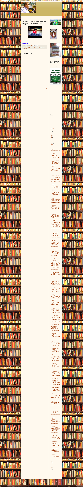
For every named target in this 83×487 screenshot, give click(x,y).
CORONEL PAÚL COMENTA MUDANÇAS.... (55, 381)
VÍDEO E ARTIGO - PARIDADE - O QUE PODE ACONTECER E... (55, 237)
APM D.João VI (27, 46)
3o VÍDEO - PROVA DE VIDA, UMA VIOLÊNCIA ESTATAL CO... (55, 438)
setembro (52, 142)
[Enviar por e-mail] (33, 45)
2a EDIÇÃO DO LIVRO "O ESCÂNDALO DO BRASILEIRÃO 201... (54, 441)
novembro (52, 139)
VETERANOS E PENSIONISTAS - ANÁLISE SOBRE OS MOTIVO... (55, 253)
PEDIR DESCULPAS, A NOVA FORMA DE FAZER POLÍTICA (55, 431)
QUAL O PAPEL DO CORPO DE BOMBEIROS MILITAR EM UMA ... (55, 358)
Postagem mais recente (25, 88)
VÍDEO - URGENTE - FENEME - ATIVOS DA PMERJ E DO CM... (55, 180)
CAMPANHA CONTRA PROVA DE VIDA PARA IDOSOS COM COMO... (55, 325)
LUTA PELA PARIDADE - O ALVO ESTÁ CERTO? (55, 414)
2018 (51, 463)
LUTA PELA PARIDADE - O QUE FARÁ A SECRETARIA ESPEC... (55, 228)
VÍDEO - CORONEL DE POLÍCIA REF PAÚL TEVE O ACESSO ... (55, 212)
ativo (30, 46)
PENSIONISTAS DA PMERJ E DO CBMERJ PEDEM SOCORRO (55, 268)
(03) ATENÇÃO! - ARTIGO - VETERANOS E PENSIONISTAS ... (56, 456)
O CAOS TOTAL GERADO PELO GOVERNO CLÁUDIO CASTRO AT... (55, 343)
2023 (51, 136)
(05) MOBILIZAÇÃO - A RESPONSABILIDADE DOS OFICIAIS (55, 451)
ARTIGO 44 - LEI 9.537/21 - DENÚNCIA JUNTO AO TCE (55, 329)
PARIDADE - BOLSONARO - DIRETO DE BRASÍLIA (55, 235)
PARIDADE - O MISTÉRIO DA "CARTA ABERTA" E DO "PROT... (55, 217)
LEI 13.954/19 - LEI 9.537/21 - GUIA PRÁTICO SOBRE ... (55, 315)
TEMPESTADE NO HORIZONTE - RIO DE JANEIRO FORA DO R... (55, 173)
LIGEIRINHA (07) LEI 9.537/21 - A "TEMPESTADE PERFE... (55, 338)
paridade (34, 47)
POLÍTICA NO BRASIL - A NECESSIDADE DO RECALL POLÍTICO (55, 417)
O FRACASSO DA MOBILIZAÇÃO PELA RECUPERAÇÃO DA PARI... (55, 195)
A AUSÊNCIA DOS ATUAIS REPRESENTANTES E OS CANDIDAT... (55, 272)
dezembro (52, 138)
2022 (51, 137)
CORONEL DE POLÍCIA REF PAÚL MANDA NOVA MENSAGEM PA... (55, 163)
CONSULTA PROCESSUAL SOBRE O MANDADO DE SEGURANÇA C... (55, 226)
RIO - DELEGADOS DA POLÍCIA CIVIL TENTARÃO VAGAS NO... (55, 275)
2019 (51, 462)
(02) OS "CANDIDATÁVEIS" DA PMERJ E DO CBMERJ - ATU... (55, 255)
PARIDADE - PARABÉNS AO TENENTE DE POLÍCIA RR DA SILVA (55, 168)
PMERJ (40, 47)
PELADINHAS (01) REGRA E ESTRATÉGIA (55, 327)
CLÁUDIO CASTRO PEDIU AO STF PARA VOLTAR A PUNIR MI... (55, 336)
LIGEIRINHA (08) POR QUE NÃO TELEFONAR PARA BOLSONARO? (55, 289)
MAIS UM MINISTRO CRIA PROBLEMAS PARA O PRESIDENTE (55, 240)
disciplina (41, 46)
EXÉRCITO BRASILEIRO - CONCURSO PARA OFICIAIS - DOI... (55, 302)
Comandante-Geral (34, 46)
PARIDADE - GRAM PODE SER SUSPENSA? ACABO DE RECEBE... (55, 198)
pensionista (37, 47)
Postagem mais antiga (44, 88)
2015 (51, 467)
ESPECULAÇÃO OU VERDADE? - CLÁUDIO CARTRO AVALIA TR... (55, 208)
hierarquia (27, 47)
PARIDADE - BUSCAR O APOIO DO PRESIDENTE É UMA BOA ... (55, 313)
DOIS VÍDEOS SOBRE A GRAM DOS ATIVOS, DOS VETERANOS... (55, 403)
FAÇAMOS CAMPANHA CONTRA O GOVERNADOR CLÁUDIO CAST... (55, 385)
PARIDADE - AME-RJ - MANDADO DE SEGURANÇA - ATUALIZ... (55, 436)
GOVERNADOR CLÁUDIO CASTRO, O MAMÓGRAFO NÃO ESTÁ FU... (56, 282)
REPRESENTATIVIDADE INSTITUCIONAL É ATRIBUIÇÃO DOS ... (54, 364)
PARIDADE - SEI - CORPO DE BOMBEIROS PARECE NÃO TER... (55, 310)
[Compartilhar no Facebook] (36, 45)
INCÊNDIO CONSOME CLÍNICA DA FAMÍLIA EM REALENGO (55, 279)
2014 (51, 468)
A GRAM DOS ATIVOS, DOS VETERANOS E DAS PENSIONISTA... (55, 398)
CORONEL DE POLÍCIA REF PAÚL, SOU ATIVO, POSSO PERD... (55, 192)
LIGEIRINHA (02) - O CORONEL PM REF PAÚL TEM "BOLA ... (55, 371)
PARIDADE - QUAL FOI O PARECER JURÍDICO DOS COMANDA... (55, 308)
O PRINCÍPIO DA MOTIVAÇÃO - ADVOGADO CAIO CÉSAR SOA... (55, 366)
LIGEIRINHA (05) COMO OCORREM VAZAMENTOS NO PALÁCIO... (55, 351)
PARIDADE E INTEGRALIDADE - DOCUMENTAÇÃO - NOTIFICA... (55, 185)
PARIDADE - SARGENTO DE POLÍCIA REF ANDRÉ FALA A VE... (55, 446)
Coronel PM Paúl (38, 46)
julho (52, 144)
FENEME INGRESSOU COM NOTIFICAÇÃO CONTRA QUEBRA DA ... (55, 190)
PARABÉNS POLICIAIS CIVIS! (55, 262)
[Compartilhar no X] (35, 45)
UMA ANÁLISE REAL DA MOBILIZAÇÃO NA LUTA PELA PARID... (55, 443)
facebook (44, 46)
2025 (51, 134)
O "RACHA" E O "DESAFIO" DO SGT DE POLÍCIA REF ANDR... (55, 222)
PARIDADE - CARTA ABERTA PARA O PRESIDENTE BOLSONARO (55, 220)
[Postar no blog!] (34, 45)
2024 (51, 135)
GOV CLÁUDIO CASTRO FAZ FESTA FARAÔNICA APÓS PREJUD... (55, 166)
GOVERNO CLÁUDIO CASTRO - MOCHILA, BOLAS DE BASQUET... (55, 158)
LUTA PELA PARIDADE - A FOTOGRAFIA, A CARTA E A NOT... (55, 231)
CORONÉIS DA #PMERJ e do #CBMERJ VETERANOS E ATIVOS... (55, 331)
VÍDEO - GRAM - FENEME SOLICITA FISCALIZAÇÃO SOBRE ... (55, 187)
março (52, 149)
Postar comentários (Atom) (28, 89)
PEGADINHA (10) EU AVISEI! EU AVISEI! (55, 249)
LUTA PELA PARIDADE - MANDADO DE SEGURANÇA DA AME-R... (55, 270)
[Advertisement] (34, 81)
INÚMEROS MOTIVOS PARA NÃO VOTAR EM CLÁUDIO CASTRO (55, 356)
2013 (51, 469)
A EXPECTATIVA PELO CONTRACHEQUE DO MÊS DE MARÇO (55, 395)
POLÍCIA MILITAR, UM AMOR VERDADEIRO (55, 419)
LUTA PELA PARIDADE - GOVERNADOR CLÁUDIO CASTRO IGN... (55, 424)
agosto (52, 143)
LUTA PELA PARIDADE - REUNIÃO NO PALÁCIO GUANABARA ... (54, 153)
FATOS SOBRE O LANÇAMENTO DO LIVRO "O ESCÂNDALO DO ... (55, 378)
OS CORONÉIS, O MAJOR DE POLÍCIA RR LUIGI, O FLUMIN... (55, 334)
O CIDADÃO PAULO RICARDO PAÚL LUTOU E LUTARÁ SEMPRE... (55, 292)
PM (38, 47)
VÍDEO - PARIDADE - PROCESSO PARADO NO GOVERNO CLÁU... (55, 182)
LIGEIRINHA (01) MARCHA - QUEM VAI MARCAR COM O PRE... (55, 373)
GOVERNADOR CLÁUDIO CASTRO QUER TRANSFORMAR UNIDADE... (55, 215)
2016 (51, 466)
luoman (43, 477)
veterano (24, 48)
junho (52, 145)
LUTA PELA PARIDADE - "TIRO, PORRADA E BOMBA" (55, 150)
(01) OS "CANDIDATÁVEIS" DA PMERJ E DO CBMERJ (55, 264)
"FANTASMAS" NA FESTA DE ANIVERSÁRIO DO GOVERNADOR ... (55, 155)
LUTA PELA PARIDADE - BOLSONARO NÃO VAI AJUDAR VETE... (54, 233)
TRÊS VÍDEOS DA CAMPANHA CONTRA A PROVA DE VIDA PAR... (55, 401)
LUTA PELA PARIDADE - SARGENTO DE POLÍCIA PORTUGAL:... (55, 433)
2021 (51, 461)
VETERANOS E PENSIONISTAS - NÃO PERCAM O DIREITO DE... (55, 317)
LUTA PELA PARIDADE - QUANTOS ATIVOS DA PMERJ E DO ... (55, 412)
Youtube (26, 48)
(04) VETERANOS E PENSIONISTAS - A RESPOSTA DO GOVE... (55, 454)
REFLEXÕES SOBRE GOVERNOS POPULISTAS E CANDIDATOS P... (55, 297)
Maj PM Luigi (29, 47)
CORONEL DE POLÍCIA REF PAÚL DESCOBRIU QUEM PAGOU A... (55, 161)
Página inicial (35, 88)
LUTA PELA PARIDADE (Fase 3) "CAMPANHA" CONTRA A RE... (55, 210)
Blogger (49, 477)
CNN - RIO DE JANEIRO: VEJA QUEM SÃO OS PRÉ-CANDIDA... (55, 346)
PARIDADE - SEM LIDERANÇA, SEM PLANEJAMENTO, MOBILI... (55, 449)
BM (31, 46)
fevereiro (52, 458)
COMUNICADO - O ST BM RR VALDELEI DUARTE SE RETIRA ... (55, 244)
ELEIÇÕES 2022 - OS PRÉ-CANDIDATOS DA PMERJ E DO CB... (55, 305)
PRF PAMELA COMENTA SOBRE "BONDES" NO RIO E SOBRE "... (55, 410)
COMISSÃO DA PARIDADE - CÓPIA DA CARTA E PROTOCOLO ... (55, 206)
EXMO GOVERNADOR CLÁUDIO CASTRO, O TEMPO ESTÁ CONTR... (55, 388)
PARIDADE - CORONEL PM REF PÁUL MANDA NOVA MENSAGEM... (55, 376)
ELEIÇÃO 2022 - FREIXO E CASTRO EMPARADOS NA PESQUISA (55, 349)
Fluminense (24, 47)
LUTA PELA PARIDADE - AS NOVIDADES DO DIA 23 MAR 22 (55, 247)
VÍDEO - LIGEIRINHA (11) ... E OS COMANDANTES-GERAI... (55, 175)
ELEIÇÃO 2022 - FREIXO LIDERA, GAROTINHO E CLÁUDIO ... (56, 242)
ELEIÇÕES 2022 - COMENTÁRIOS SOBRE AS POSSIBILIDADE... (55, 429)
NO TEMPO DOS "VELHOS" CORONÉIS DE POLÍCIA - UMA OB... (55, 177)
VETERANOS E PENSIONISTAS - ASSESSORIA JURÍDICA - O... (55, 407)
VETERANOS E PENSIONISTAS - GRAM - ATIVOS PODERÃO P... (55, 405)
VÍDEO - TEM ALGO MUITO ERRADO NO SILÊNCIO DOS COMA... (55, 171)
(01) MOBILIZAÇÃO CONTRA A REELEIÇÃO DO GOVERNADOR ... (55, 203)
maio (52, 146)
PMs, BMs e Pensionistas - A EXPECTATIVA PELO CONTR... (55, 251)
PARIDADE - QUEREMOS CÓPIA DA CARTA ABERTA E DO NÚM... (55, 200)
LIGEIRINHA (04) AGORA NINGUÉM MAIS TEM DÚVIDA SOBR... (55, 354)
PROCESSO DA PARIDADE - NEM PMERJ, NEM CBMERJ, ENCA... (55, 277)
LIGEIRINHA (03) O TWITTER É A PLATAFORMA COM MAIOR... (55, 369)
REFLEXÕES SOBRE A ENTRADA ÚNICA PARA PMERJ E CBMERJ (55, 300)
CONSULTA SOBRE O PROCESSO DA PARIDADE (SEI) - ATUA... (55, 224)
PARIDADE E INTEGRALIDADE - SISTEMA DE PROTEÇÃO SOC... (55, 393)
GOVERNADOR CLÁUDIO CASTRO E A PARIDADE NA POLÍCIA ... (55, 421)
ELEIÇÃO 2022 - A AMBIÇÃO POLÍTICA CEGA (55, 266)
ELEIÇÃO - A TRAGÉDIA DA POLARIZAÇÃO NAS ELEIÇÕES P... (55, 287)
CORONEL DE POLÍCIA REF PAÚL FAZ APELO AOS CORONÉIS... (55, 361)
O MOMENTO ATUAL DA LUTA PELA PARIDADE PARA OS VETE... (55, 322)
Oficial (32, 47)
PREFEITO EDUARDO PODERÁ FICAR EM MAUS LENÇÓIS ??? (55, 383)
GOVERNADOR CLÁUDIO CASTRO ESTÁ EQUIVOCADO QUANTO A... (55, 390)
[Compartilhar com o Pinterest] (37, 45)
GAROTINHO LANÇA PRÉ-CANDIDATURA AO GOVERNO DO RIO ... (55, 319)
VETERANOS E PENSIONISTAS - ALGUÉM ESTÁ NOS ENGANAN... (55, 258)
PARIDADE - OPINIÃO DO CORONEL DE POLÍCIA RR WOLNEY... (55, 341)
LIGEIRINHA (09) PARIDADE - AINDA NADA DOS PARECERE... (55, 260)
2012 (51, 470)
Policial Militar (43, 47)
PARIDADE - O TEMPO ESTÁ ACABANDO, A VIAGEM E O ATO (55, 284)
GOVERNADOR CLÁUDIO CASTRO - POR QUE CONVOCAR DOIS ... (54, 295)
